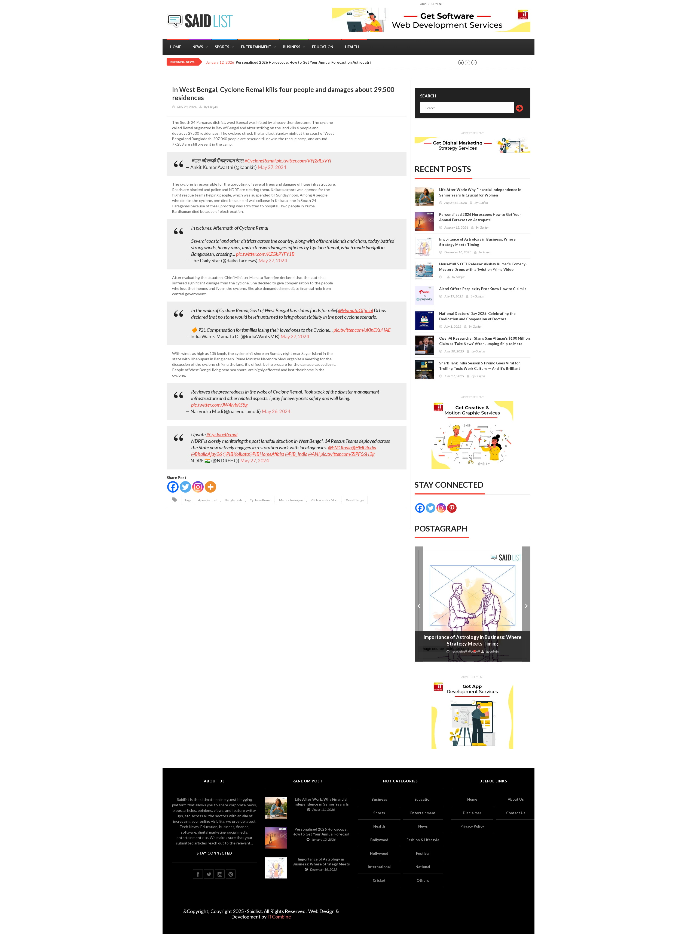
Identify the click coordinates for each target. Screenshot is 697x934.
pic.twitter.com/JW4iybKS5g (219, 405)
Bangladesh (233, 500)
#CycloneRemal (260, 161)
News (197, 47)
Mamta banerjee (291, 500)
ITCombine (279, 917)
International (379, 867)
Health (352, 47)
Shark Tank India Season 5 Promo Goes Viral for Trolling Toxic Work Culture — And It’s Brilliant (479, 366)
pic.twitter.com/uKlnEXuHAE (362, 330)
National (422, 867)
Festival (423, 853)
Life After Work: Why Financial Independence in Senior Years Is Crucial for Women (480, 192)
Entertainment (256, 47)
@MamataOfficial (355, 310)
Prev (419, 604)
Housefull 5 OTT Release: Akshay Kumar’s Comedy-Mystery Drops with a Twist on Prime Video (483, 267)
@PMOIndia (340, 447)
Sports (222, 47)
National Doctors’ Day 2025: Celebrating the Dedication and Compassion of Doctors (477, 316)
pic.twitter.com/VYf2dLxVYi (303, 161)
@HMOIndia (364, 447)
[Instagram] (198, 487)
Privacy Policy (472, 826)
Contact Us (515, 813)
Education (322, 47)
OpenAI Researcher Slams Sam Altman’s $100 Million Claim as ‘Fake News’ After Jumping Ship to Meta (484, 341)
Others (423, 880)
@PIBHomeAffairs (266, 454)
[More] (210, 487)
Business (291, 47)
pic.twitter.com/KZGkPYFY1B (265, 254)
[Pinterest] (452, 508)
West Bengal (355, 500)
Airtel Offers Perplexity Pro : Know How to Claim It (482, 289)
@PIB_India (296, 454)
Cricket (379, 880)
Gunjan (213, 107)
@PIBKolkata (236, 454)
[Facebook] (173, 487)
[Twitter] (185, 487)
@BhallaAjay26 (206, 454)
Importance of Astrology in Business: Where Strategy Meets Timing (477, 242)
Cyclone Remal (260, 500)
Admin (487, 252)
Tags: (188, 500)
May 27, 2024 (272, 167)
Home (175, 47)
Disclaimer (472, 813)
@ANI (314, 454)
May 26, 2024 (276, 411)
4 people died (207, 500)
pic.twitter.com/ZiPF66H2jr (347, 454)
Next (526, 604)
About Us (516, 799)
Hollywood (379, 853)
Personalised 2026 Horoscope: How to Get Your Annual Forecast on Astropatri (480, 217)
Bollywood (379, 840)
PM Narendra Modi (324, 500)
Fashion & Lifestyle (422, 840)
